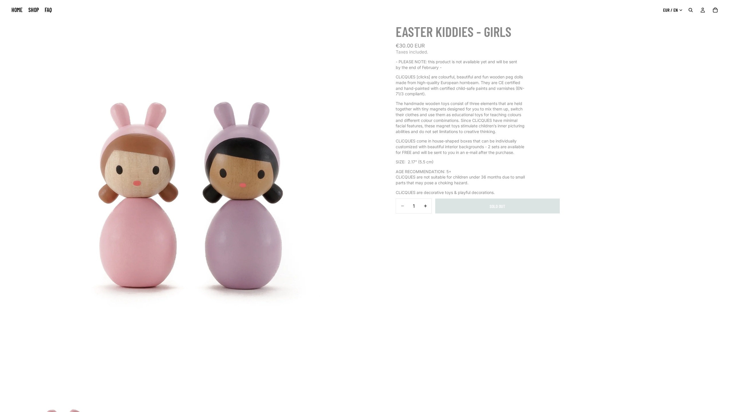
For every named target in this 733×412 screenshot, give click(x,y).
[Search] (690, 10)
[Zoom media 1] (190, 190)
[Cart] (715, 10)
